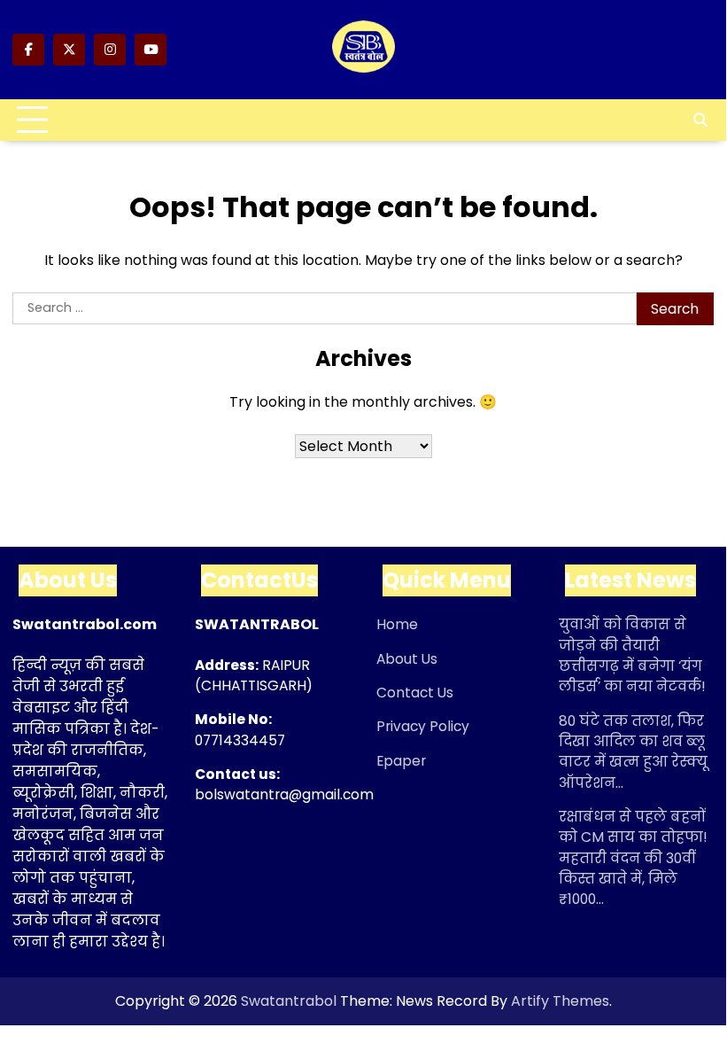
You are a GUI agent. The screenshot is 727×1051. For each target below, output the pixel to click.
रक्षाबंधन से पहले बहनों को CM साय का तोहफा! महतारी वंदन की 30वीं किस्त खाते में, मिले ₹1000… (633, 857)
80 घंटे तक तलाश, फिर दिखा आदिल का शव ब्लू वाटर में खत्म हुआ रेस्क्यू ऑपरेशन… (633, 752)
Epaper (401, 760)
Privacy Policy (422, 726)
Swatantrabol (288, 1001)
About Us (406, 659)
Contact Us (414, 692)
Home (397, 624)
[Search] (700, 120)
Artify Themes (560, 1001)
